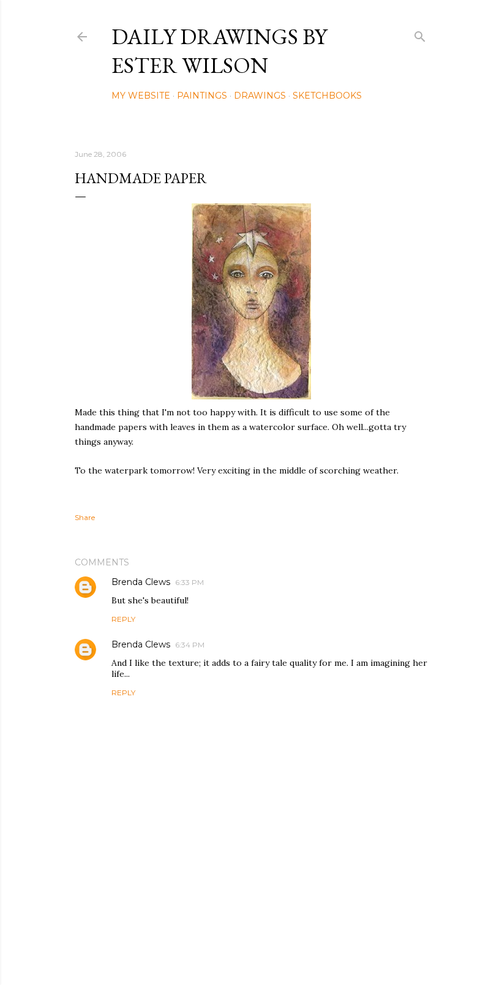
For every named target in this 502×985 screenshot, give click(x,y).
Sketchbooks (327, 95)
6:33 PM (189, 582)
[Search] (420, 34)
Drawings (260, 95)
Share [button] (85, 517)
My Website (140, 95)
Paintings (202, 95)
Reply (123, 619)
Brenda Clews (140, 581)
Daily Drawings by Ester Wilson (219, 51)
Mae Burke (283, 949)
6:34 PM (189, 644)
